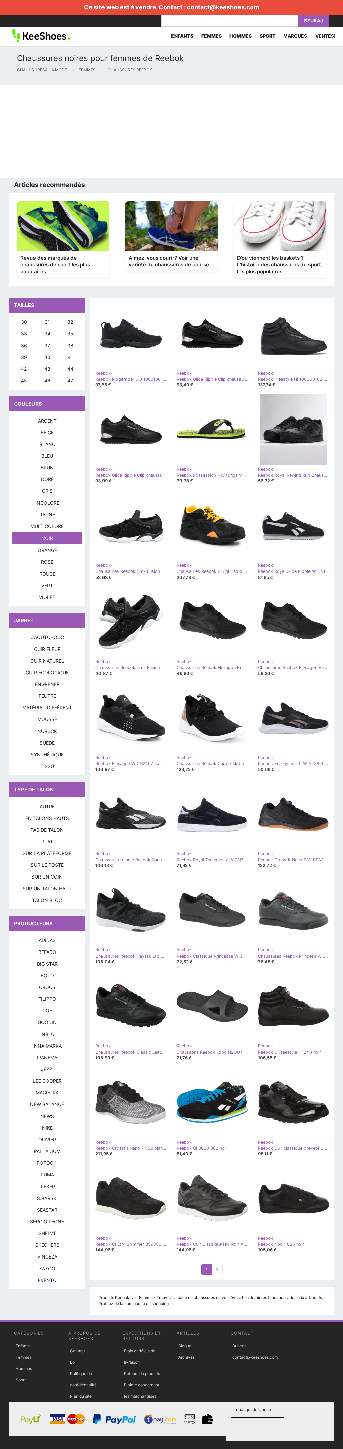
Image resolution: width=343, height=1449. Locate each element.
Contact (77, 1350)
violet (47, 597)
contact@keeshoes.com (223, 7)
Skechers (47, 1245)
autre (47, 806)
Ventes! (325, 36)
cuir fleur (47, 649)
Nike (47, 1128)
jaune (47, 514)
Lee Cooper (47, 1081)
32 (70, 322)
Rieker (47, 1186)
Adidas (47, 940)
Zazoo (47, 1268)
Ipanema (47, 1057)
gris (47, 491)
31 (47, 322)
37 (47, 345)
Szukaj (313, 20)
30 (24, 322)
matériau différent (47, 707)
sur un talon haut (47, 888)
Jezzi (47, 1069)
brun (47, 467)
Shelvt (47, 1233)
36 (24, 345)
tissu (47, 766)
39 (24, 357)
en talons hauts (47, 818)
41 (70, 357)
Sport (21, 1379)
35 (70, 333)
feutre (47, 696)
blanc (47, 444)
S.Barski (47, 1198)
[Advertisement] (171, 131)
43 (47, 369)
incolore (47, 503)
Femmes (23, 1357)
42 (24, 369)
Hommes (24, 1368)
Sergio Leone (47, 1221)
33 (24, 333)
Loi (73, 1362)
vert (47, 585)
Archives (186, 1357)
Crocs (47, 987)
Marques (295, 36)
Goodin (47, 1022)
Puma (47, 1174)
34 (47, 333)
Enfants (23, 1345)
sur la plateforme (47, 853)
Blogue (184, 1345)
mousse (47, 719)
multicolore (47, 526)
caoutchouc (47, 637)
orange (47, 550)
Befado (47, 952)
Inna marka (47, 1046)
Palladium (47, 1151)
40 (47, 357)
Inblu (47, 1034)
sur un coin (47, 877)
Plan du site (81, 1396)
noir (47, 538)
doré (47, 479)
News (47, 1116)
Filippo (47, 999)
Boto (47, 975)
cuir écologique (47, 672)
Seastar (47, 1210)
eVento (47, 1280)
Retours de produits (142, 1373)
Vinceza (47, 1257)
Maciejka (47, 1092)
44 (70, 369)
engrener (47, 684)
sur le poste (47, 865)
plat (47, 841)
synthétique (47, 754)
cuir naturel (47, 661)
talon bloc (47, 900)
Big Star (47, 964)
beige (47, 432)
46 (47, 380)
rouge (47, 574)
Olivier (47, 1139)
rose (47, 562)
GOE (47, 1010)
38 (70, 345)
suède (47, 743)
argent (47, 421)
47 (70, 380)
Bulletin (239, 1345)
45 (24, 380)
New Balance (47, 1104)
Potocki (47, 1163)
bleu (47, 456)
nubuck (47, 731)
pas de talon (47, 830)
